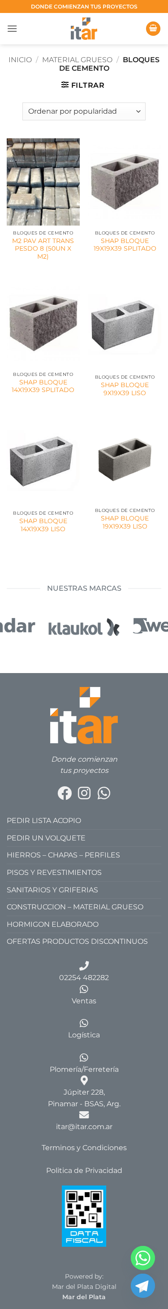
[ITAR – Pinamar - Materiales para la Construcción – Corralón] (84, 28)
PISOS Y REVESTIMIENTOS (54, 872)
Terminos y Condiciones (84, 1147)
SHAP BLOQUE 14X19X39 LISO (43, 525)
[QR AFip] (84, 1215)
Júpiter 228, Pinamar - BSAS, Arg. (84, 1098)
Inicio (20, 59)
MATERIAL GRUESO (77, 59)
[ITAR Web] (84, 715)
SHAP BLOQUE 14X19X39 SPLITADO (43, 386)
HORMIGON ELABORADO (53, 924)
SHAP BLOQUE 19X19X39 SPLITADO (125, 244)
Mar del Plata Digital (84, 1287)
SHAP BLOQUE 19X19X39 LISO (125, 522)
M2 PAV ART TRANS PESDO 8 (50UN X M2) (43, 248)
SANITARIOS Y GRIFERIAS (52, 890)
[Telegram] (143, 1286)
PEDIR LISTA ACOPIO (44, 820)
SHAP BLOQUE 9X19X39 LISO (125, 389)
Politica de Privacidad (84, 1170)
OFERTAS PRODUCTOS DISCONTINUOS (77, 941)
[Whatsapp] (143, 1258)
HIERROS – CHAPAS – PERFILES (63, 855)
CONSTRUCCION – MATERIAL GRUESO (75, 907)
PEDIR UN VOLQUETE (46, 838)
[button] (12, 28)
